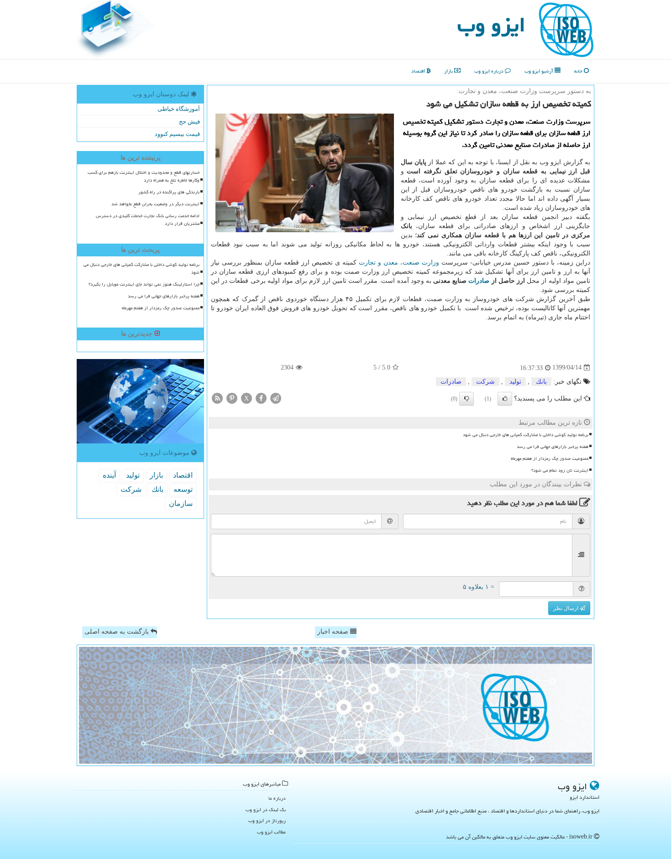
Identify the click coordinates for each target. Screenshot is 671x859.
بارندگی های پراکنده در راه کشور (168, 192)
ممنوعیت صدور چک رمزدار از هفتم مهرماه (549, 458)
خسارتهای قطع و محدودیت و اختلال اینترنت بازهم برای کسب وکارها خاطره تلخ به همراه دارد (143, 176)
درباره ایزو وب (489, 71)
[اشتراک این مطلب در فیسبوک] (261, 397)
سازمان (181, 503)
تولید (515, 381)
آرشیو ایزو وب (539, 71)
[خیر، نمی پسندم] (466, 399)
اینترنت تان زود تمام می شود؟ (559, 470)
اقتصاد (418, 71)
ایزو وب (491, 24)
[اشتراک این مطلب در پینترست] (231, 397)
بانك (541, 381)
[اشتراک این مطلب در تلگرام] (275, 397)
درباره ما (277, 798)
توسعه (183, 489)
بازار (449, 71)
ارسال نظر (566, 608)
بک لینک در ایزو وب (266, 809)
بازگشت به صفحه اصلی (117, 631)
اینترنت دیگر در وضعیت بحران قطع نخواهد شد (155, 203)
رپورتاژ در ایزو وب (267, 820)
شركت (485, 381)
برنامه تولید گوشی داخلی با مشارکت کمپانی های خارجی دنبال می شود (525, 434)
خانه (579, 71)
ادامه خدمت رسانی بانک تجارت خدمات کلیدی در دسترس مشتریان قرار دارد (147, 219)
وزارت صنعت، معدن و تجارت (399, 262)
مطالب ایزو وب (271, 832)
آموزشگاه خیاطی (178, 108)
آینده (109, 475)
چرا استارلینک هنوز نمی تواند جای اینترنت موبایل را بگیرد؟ (144, 284)
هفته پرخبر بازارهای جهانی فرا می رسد (552, 446)
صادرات (478, 280)
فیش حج (189, 121)
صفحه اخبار (333, 631)
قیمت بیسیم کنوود (177, 133)
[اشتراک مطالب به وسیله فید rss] (217, 397)
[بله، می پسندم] (505, 399)
